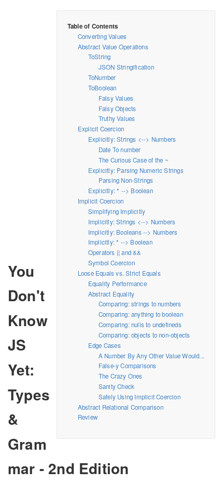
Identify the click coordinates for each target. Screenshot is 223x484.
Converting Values (102, 36)
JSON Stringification (126, 67)
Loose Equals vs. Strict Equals (119, 273)
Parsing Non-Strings (126, 180)
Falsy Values (116, 98)
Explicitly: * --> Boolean (120, 190)
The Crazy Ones (121, 376)
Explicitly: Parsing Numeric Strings (136, 170)
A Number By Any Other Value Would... (151, 356)
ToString (99, 56)
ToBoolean (102, 88)
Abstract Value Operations (113, 47)
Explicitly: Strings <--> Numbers (132, 139)
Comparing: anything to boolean (141, 314)
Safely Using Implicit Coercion (139, 397)
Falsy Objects (117, 108)
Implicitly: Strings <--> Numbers (131, 222)
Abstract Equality (111, 294)
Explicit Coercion (101, 129)
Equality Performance (117, 283)
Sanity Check (116, 386)
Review (87, 417)
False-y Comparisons (128, 365)
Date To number (120, 149)
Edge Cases (104, 345)
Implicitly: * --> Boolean (120, 242)
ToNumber (102, 77)
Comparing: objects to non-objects (144, 335)
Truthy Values (117, 118)
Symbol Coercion (111, 263)
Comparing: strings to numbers (140, 304)
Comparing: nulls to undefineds (140, 324)
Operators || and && (115, 252)
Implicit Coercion (100, 201)
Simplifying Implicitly (116, 211)
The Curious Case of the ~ (134, 160)
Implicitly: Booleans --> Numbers (132, 232)
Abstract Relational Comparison (120, 407)
